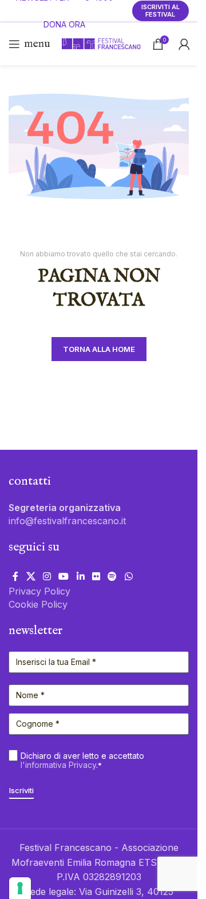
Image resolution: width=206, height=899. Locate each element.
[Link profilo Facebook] (15, 576)
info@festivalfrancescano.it (67, 520)
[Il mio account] (184, 44)
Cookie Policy (38, 604)
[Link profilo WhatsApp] (128, 576)
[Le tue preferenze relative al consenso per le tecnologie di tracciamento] (20, 888)
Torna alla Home (99, 349)
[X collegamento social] (30, 576)
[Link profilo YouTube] (64, 576)
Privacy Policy (39, 591)
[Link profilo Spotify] (112, 576)
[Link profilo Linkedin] (80, 576)
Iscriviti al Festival (160, 10)
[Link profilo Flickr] (96, 576)
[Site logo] (101, 43)
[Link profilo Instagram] (46, 576)
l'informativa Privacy (58, 765)
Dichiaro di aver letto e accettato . (82, 760)
